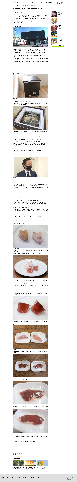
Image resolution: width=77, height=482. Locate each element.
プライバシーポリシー (25, 477)
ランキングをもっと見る (57, 45)
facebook (57, 3)
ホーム (14, 5)
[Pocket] (21, 12)
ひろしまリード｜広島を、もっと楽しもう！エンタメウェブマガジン (17, 2)
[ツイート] (15, 12)
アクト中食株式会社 (26, 18)
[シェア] (13, 12)
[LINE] (17, 12)
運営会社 (38, 477)
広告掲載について (12, 477)
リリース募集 (18, 477)
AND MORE (17, 5)
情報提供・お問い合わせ (5, 477)
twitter (60, 3)
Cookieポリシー (32, 477)
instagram (62, 3)
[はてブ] (19, 12)
